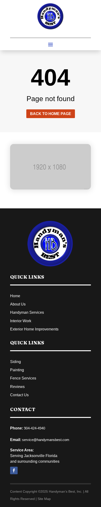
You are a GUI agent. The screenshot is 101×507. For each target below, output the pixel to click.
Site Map (44, 499)
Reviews (17, 387)
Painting (17, 370)
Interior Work (20, 321)
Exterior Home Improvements (34, 329)
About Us (18, 304)
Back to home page (50, 114)
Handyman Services (27, 312)
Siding (15, 362)
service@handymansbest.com (45, 440)
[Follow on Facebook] (14, 470)
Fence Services (23, 378)
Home (15, 296)
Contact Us (19, 395)
